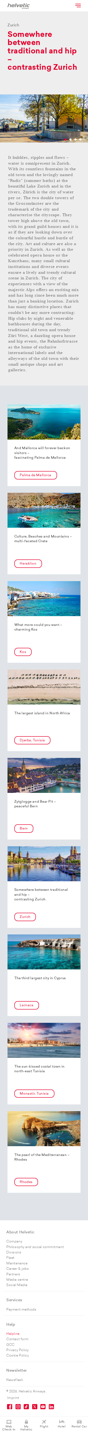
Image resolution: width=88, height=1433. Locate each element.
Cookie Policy (17, 1355)
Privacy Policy (17, 1350)
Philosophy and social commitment (35, 1247)
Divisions (13, 1252)
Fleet (10, 1258)
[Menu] (77, 5)
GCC (10, 1344)
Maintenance (16, 1263)
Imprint (13, 1398)
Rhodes (26, 1182)
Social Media (16, 1285)
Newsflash (14, 1380)
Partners (13, 1274)
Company (14, 1241)
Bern (24, 828)
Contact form (17, 1339)
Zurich (25, 917)
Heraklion (28, 564)
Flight (44, 1426)
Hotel (62, 1426)
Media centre (17, 1279)
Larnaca (26, 1005)
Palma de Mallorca (35, 475)
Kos (23, 652)
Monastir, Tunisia (34, 1094)
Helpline (12, 1334)
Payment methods (21, 1309)
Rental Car (79, 1426)
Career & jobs (17, 1268)
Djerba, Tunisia (32, 740)
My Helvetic (26, 1428)
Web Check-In (8, 1428)
